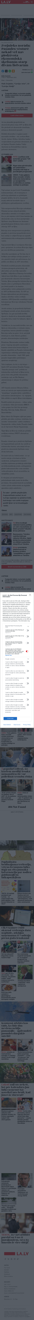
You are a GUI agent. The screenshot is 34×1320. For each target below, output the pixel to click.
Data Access (17, 724)
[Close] (30, 595)
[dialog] (17, 660)
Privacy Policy (27, 724)
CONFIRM (10, 718)
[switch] (27, 630)
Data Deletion (7, 724)
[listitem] (17, 626)
